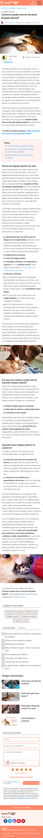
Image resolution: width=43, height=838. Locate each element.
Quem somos (32, 830)
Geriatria (9, 611)
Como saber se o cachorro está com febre (19, 269)
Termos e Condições (19, 833)
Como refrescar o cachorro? (28, 719)
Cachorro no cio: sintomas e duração (18, 640)
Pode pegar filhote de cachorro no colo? (30, 707)
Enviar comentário (31, 783)
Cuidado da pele (12, 616)
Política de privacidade (33, 833)
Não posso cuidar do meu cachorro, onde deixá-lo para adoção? (23, 635)
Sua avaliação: (21, 773)
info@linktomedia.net (30, 798)
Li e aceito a (11, 782)
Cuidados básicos (22, 8)
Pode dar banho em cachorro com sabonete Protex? (21, 132)
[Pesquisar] (39, 3)
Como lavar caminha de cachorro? (31, 682)
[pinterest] (23, 821)
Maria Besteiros (11, 23)
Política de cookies (8, 836)
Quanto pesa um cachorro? (15, 644)
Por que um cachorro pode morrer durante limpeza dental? (19, 151)
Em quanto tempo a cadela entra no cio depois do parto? (23, 667)
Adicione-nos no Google (32, 57)
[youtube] (19, 821)
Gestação (18, 611)
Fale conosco (7, 833)
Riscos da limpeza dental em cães (20, 146)
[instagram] (14, 821)
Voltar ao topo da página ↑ (21, 807)
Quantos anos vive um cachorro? (17, 661)
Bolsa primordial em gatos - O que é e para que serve (22, 649)
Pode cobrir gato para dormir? (30, 695)
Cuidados (13, 8)
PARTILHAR (33, 4)
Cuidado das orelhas (28, 616)
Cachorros (8, 62)
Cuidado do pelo (30, 611)
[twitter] (10, 821)
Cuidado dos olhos (21, 620)
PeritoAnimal (5, 8)
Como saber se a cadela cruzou (16, 658)
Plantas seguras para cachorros (16, 654)
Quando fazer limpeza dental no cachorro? (19, 156)
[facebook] (5, 821)
